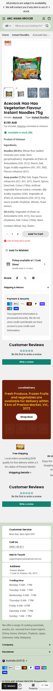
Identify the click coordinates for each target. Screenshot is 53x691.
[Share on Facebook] (17, 278)
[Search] (47, 25)
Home (5, 34)
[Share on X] (25, 278)
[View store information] (45, 264)
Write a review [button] (27, 362)
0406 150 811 (16, 546)
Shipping (21, 126)
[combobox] (26, 26)
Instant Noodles (20, 34)
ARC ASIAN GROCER (20, 18)
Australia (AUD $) (15, 660)
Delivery (30, 387)
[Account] (43, 18)
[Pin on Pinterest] (33, 278)
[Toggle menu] (3, 18)
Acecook (17, 117)
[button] (3, 7)
